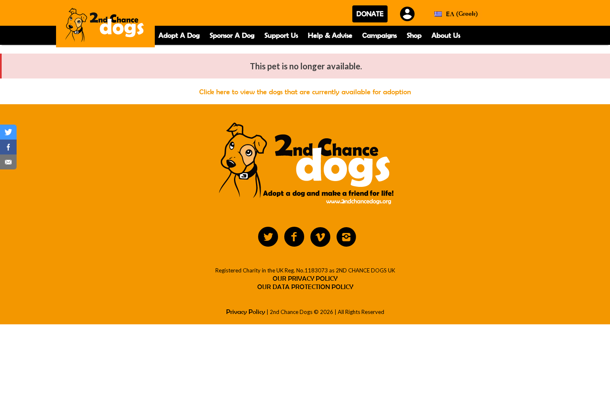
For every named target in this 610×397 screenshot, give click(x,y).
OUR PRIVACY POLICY (305, 278)
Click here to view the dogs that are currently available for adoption (305, 92)
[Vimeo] (320, 237)
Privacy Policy (245, 311)
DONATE (369, 13)
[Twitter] (268, 237)
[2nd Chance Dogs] (105, 26)
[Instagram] (346, 237)
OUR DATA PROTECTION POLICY (305, 286)
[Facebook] (294, 237)
